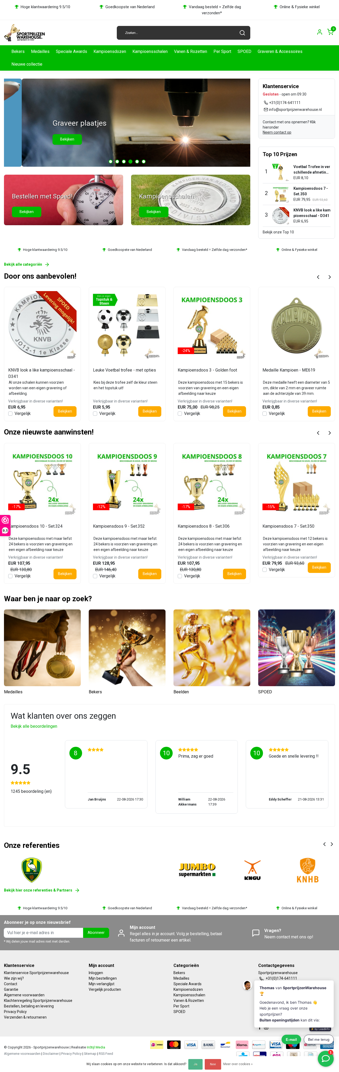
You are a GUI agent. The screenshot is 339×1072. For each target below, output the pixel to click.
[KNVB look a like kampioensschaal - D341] (42, 325)
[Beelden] (212, 647)
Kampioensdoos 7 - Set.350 (288, 526)
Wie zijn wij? (14, 978)
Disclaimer (51, 1054)
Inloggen (96, 973)
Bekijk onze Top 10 (278, 232)
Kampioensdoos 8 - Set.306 (204, 526)
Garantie (11, 989)
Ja (195, 1064)
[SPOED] (296, 647)
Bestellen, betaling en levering (29, 1006)
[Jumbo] (197, 870)
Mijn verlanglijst (101, 984)
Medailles (40, 51)
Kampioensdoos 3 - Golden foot (207, 370)
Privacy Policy (15, 1012)
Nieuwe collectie (26, 64)
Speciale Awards (71, 51)
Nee (213, 1064)
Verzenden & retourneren (25, 1017)
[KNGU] (252, 870)
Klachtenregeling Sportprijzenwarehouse (38, 1000)
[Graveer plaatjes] (127, 123)
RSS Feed (106, 1054)
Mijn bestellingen (103, 978)
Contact (10, 984)
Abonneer (96, 932)
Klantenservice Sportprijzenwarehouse (36, 973)
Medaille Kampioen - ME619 (288, 370)
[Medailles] (42, 647)
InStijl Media (95, 1047)
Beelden (181, 691)
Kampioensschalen (150, 51)
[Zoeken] (242, 32)
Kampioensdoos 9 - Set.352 (119, 526)
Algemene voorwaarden (24, 995)
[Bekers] (127, 647)
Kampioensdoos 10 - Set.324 (35, 526)
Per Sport (222, 51)
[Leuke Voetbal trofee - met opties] (127, 325)
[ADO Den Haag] (31, 870)
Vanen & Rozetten (190, 51)
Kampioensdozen (109, 51)
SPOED (244, 51)
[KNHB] (307, 870)
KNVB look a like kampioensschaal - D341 (41, 373)
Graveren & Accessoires (280, 51)
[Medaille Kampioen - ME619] (296, 325)
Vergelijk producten (105, 989)
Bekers (18, 51)
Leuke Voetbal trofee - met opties (124, 370)
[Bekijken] (63, 199)
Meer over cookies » (238, 1064)
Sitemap (90, 1054)
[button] (110, 161)
